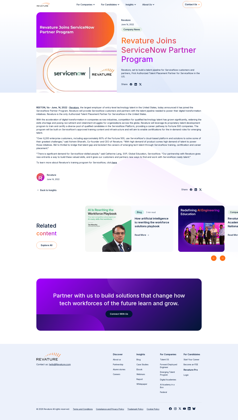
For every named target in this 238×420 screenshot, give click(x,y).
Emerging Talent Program (167, 373)
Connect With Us (119, 314)
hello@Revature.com (60, 364)
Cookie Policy (153, 409)
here (114, 162)
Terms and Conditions (83, 409)
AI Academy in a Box (167, 385)
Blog (138, 359)
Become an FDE (191, 364)
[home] (43, 4)
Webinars (140, 374)
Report (139, 379)
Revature (74, 107)
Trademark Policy (135, 409)
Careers (116, 374)
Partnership (118, 364)
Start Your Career (191, 359)
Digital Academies (168, 379)
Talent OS (164, 359)
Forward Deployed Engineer (168, 365)
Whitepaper (141, 384)
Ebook (139, 369)
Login (186, 375)
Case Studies (142, 364)
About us (117, 359)
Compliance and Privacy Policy (110, 409)
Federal (163, 392)
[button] (86, 4)
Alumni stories (119, 369)
